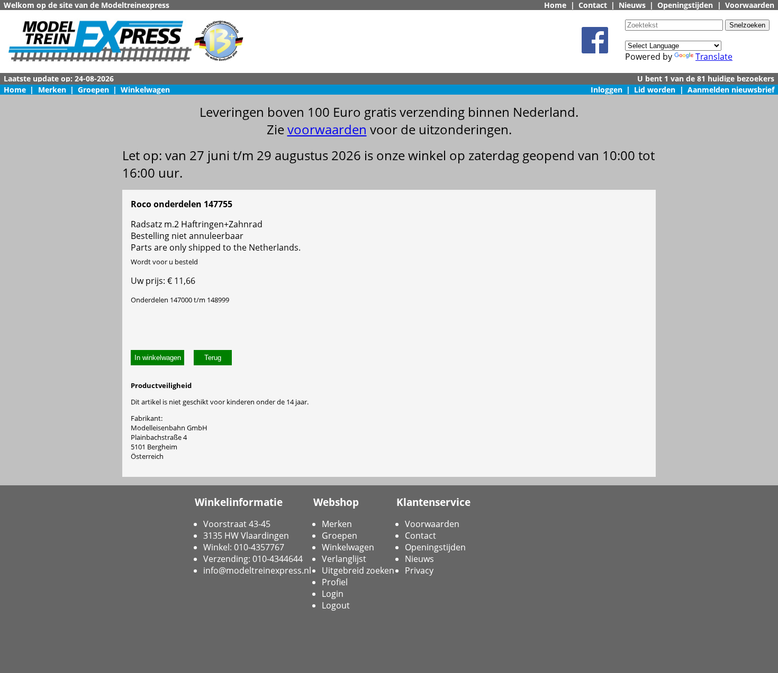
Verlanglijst (344, 559)
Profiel (335, 582)
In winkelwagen (157, 358)
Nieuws (632, 5)
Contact (592, 5)
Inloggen (606, 90)
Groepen (93, 90)
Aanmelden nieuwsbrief (730, 90)
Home (555, 5)
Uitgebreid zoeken (358, 570)
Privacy (419, 570)
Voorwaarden (749, 5)
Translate (713, 56)
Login (332, 594)
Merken (52, 90)
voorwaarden (327, 129)
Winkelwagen (145, 90)
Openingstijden (685, 5)
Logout (336, 605)
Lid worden (654, 90)
